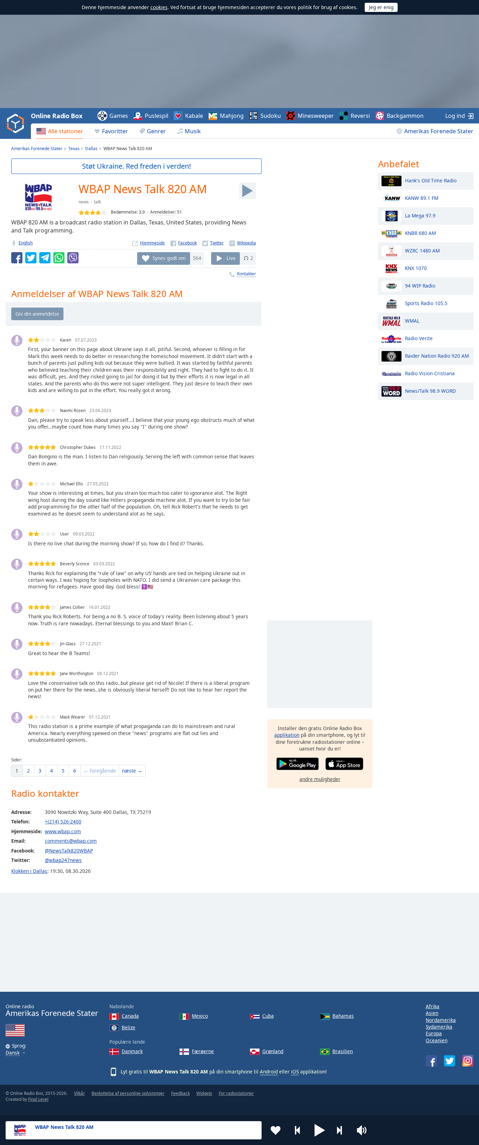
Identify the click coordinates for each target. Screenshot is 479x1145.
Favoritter (115, 131)
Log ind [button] (455, 116)
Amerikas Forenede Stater (438, 131)
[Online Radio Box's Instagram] (467, 1060)
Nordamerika (441, 1020)
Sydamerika (439, 1026)
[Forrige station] (297, 1130)
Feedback (180, 1093)
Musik (193, 131)
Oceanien (436, 1040)
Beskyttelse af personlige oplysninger (128, 1093)
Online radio (52, 1010)
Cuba (268, 1015)
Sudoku (271, 116)
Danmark (132, 1051)
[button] (319, 1130)
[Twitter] (213, 243)
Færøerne (203, 1051)
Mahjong (232, 116)
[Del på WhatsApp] (59, 257)
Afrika (432, 1006)
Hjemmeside (152, 243)
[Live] (247, 190)
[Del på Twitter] (30, 257)
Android (269, 1071)
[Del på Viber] (73, 257)
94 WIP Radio (420, 285)
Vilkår (79, 1093)
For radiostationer (236, 1093)
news (84, 202)
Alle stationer (65, 131)
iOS (295, 1071)
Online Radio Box (56, 116)
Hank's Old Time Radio (431, 180)
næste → (132, 770)
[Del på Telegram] (44, 257)
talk (97, 202)
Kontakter (246, 274)
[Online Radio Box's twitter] (449, 1060)
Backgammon (405, 116)
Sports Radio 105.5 (426, 302)
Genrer (156, 131)
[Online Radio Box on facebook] (431, 1060)
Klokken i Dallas (29, 871)
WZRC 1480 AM (422, 250)
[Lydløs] (364, 1130)
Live (231, 258)
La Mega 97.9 (420, 215)
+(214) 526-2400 (63, 821)
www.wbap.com (63, 831)
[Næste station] (341, 1130)
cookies (159, 7)
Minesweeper (316, 116)
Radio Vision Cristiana (430, 373)
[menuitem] (59, 131)
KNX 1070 (416, 267)
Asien (432, 1013)
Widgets (204, 1093)
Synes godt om (169, 258)
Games (118, 116)
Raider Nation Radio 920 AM (437, 355)
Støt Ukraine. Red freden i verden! (136, 166)
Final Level (38, 1099)
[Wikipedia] (242, 243)
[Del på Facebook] (16, 257)
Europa (434, 1033)
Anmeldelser (162, 212)
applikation (286, 735)
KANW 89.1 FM (421, 197)
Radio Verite (419, 338)
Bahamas (343, 1015)
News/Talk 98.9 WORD (430, 390)
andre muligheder (319, 779)
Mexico (200, 1015)
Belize (128, 1027)
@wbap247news (63, 860)
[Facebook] (183, 243)
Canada (130, 1015)
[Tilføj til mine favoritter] (275, 1130)
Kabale (194, 116)
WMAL (412, 320)
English (26, 243)
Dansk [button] (13, 1053)
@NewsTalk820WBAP (69, 850)
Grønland (272, 1051)
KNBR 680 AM (420, 232)
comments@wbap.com (71, 840)
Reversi (360, 116)
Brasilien (342, 1051)
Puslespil (156, 116)
